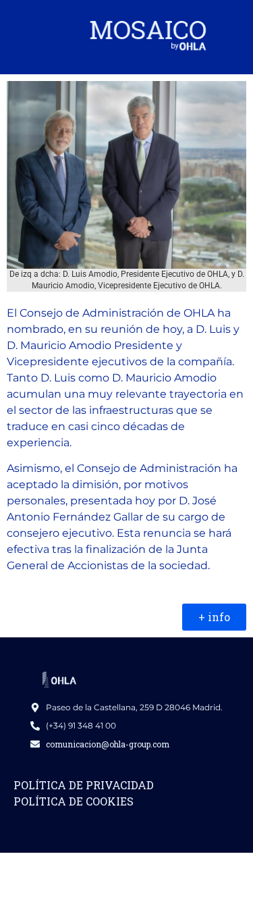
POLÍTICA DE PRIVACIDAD (83, 785)
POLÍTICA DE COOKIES (73, 801)
